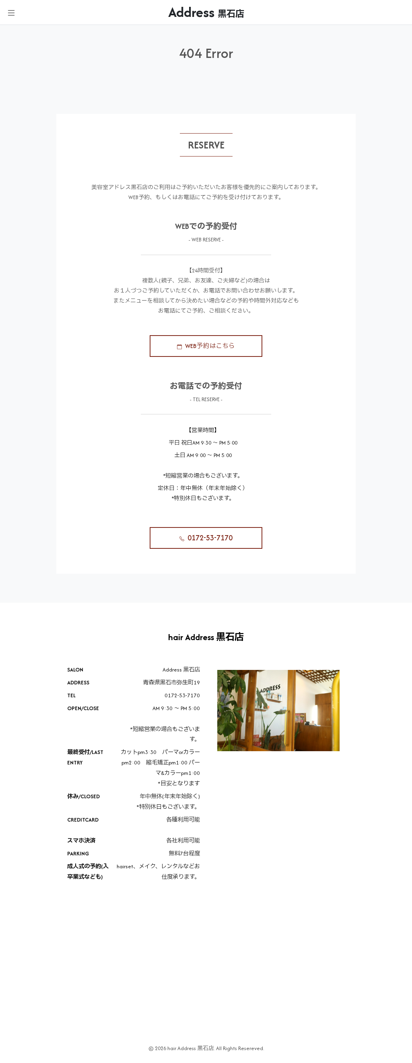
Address (206, 12)
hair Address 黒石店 (206, 637)
